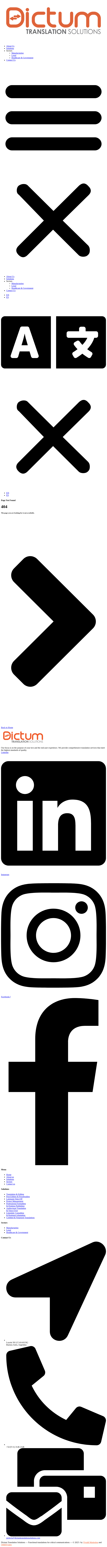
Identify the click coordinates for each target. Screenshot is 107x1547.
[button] (53, 168)
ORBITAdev (6, 1545)
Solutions (10, 48)
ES (7, 297)
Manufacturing (17, 53)
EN (7, 295)
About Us (10, 46)
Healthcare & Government (22, 58)
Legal (13, 55)
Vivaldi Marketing (90, 1542)
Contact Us (11, 60)
